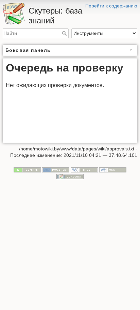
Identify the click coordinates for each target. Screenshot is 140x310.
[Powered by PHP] (55, 169)
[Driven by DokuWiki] (70, 176)
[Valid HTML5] (84, 169)
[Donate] (27, 169)
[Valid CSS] (112, 169)
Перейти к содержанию (111, 5)
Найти (65, 33)
